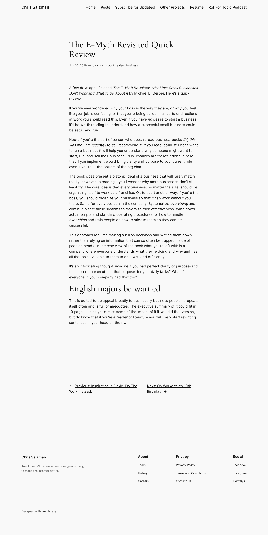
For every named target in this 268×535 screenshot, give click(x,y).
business (132, 65)
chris (100, 65)
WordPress (49, 511)
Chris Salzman (35, 7)
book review (116, 65)
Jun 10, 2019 (78, 65)
